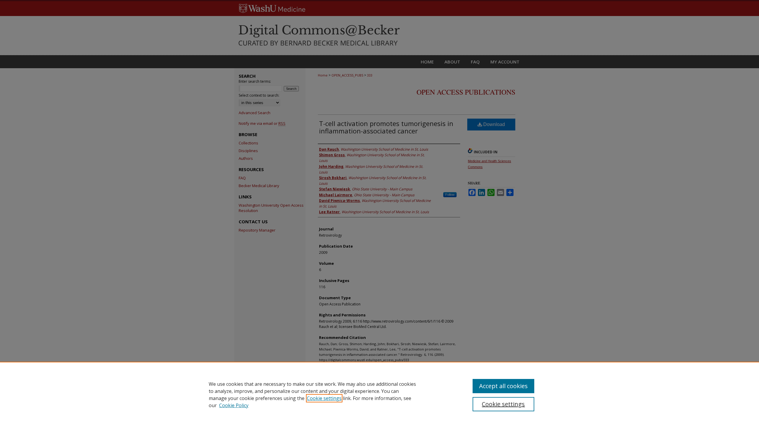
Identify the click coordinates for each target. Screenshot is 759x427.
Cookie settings (324, 398)
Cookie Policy (233, 405)
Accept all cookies (503, 386)
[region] (379, 394)
